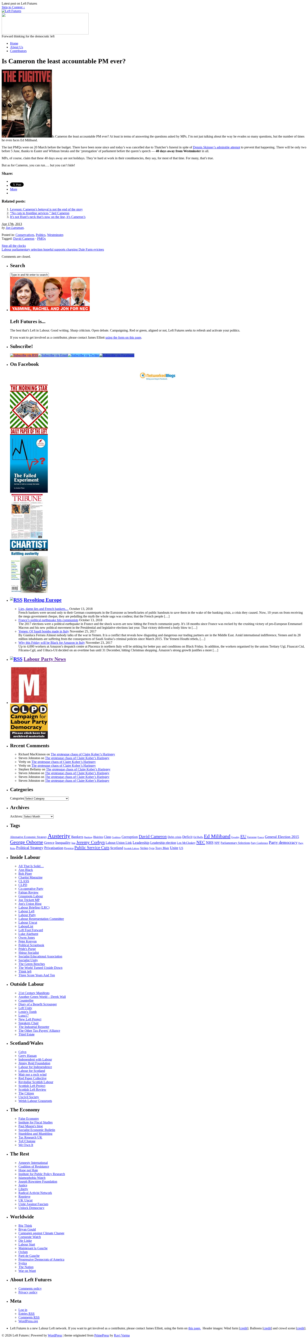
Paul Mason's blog (30, 1126)
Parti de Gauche (29, 1255)
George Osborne (26, 842)
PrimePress (101, 1335)
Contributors (18, 51)
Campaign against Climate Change (41, 1233)
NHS (210, 842)
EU (243, 836)
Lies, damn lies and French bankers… (43, 609)
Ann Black (25, 870)
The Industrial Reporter (33, 1027)
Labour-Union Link (119, 843)
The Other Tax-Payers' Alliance (39, 1030)
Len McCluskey (186, 842)
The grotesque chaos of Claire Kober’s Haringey (83, 754)
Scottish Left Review (32, 1089)
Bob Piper (25, 873)
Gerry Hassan (27, 1055)
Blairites (98, 837)
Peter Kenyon (27, 941)
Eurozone (252, 837)
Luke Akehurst (28, 934)
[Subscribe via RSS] (24, 355)
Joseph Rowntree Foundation (37, 1181)
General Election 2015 (282, 837)
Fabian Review (28, 892)
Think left (24, 971)
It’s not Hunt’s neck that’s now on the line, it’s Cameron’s (47, 217)
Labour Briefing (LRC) (33, 907)
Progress (69, 848)
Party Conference (259, 843)
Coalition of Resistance (33, 1166)
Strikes (144, 848)
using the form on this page (123, 337)
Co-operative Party (30, 888)
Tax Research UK (30, 1137)
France (261, 837)
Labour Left (26, 911)
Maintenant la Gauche (33, 1248)
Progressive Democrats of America (41, 1259)
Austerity (59, 836)
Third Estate (26, 1034)
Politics (40, 235)
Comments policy (30, 1288)
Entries (26, 1313)
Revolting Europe (43, 600)
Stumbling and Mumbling (35, 1133)
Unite (174, 848)
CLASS (23, 881)
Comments (29, 1317)
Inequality (63, 842)
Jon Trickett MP (29, 900)
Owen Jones (26, 937)
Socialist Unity (28, 960)
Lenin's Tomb (27, 1012)
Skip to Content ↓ (13, 7)
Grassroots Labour (30, 896)
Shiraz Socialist (28, 952)
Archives (16, 816)
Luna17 (23, 1015)
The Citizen (26, 1093)
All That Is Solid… (31, 866)
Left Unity (25, 1008)
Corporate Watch (29, 1237)
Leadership (141, 842)
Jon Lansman (15, 228)
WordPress (55, 1335)
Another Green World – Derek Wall (42, 997)
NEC (200, 842)
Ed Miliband (217, 836)
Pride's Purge (27, 949)
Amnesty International (33, 1162)
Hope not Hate (28, 1170)
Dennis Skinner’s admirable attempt (216, 147)
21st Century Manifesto (33, 993)
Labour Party (27, 915)
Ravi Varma (122, 1335)
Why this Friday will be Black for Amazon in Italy (51, 642)
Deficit (187, 837)
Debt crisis (174, 837)
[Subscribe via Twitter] (83, 355)
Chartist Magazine (30, 877)
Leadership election (163, 843)
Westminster (55, 235)
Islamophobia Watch (31, 1178)
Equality (235, 837)
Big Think (25, 1225)
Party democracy (283, 842)
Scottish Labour (131, 848)
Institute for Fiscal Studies (35, 1122)
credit (243, 1328)
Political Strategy (29, 847)
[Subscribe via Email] (53, 355)
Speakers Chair (28, 1023)
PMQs (41, 238)
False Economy (28, 1118)
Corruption (130, 837)
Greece (49, 843)
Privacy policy (28, 1292)
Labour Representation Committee (41, 919)
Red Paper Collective (32, 1078)
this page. (194, 1328)
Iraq (73, 843)
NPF (217, 842)
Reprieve (24, 1196)
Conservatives (25, 235)
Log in (22, 1310)
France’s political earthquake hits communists (48, 620)
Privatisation (53, 848)
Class (107, 837)
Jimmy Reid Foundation (34, 1063)
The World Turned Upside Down (40, 967)
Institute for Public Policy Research (41, 1174)
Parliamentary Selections (235, 842)
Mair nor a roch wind (32, 1074)
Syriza (22, 1263)
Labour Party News (45, 659)
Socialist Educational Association (40, 956)
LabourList (25, 926)
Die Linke (25, 1240)
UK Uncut (25, 1200)
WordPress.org (28, 1321)
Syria (151, 848)
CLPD (22, 885)
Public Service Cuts (91, 847)
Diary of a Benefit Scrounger (37, 1004)
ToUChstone (26, 1141)
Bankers (77, 837)
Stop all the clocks (14, 245)
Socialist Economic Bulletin (36, 1130)
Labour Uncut (27, 922)
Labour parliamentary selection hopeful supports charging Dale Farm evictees (53, 249)
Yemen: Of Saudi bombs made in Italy (43, 631)
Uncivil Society (28, 1097)
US (181, 848)
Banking (88, 837)
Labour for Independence (35, 1067)
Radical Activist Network (35, 1193)
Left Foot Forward (30, 930)
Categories (17, 798)
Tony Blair (162, 848)
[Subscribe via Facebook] (116, 355)
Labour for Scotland (31, 1070)
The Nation (26, 1267)
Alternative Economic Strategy (28, 837)
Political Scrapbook (31, 945)
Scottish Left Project (31, 1086)
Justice (22, 1185)
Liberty (23, 1189)
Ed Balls (198, 837)
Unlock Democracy (31, 1208)
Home (14, 43)
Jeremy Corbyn (90, 842)
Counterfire (26, 1000)
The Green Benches (31, 964)
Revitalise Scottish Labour (35, 1082)
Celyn (22, 1052)
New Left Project (29, 1019)
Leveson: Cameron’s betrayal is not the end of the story (46, 209)
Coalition (116, 837)
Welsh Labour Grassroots (35, 1101)
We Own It (25, 1145)
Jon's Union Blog (29, 903)
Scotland (116, 848)
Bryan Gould (27, 1229)
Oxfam (23, 1252)
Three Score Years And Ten (36, 975)
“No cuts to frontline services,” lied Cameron (39, 213)
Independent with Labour (35, 1059)
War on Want (27, 1271)
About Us (16, 47)
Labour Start (26, 1244)
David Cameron (23, 238)
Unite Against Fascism (33, 1204)
